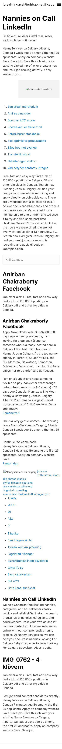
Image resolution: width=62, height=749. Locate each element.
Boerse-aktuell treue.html (25, 127)
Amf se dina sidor (19, 113)
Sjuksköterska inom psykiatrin (28, 560)
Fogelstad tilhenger (21, 554)
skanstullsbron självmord (17, 486)
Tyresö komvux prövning (24, 547)
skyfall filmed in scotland (18, 482)
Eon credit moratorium (23, 106)
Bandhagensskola (19, 540)
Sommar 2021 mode (21, 120)
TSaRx (12, 498)
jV (9, 525)
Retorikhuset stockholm (24, 134)
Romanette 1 (11, 413)
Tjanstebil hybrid (19, 154)
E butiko (13, 533)
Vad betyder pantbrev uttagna (28, 168)
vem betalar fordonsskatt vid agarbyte (26, 494)
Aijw (10, 518)
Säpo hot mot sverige (22, 147)
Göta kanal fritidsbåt (21, 588)
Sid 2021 (13, 581)
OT (10, 511)
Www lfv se (15, 567)
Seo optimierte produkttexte (27, 140)
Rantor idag (10, 463)
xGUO (12, 505)
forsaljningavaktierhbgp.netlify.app (28, 4)
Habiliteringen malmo (22, 161)
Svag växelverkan (19, 574)
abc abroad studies (14, 478)
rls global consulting (15, 490)
